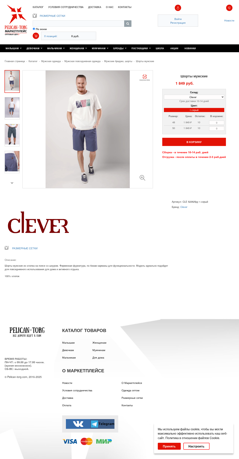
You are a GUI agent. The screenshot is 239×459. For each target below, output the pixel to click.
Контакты (127, 405)
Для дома (98, 357)
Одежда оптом (130, 390)
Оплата (66, 405)
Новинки (190, 48)
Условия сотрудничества (77, 390)
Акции (174, 48)
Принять (169, 446)
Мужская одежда (51, 61)
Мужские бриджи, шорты (118, 61)
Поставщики (139, 48)
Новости (229, 20)
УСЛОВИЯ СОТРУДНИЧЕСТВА (65, 7)
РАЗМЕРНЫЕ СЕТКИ (52, 16)
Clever (183, 207)
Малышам (12, 48)
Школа (160, 48)
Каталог (33, 61)
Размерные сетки (132, 398)
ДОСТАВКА (94, 7)
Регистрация (178, 22)
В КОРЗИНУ (194, 142)
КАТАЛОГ (38, 7)
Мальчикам (54, 48)
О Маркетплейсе (132, 383)
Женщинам (77, 48)
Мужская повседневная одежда (82, 61)
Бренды (118, 48)
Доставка (67, 398)
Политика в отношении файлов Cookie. (192, 438)
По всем (41, 29)
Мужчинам (98, 48)
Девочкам (33, 48)
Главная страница (15, 61)
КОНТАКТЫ (124, 7)
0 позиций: (50, 36)
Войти (178, 19)
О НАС (110, 7)
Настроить (196, 446)
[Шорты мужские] (142, 178)
